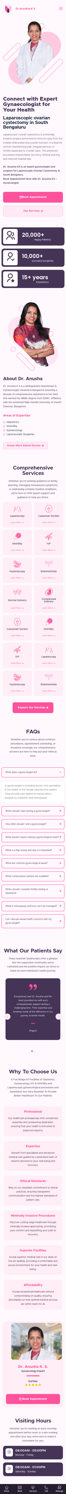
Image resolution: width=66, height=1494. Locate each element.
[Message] (59, 1487)
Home (6, 1491)
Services (33, 1491)
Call (46, 1491)
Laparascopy (17, 516)
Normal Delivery (17, 600)
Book (20, 1491)
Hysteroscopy (17, 571)
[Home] (6, 1487)
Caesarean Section (48, 516)
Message (59, 1491)
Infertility (17, 543)
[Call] (46, 1487)
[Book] (20, 1487)
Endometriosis (49, 571)
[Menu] (61, 8)
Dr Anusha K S (25, 8)
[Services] (33, 1487)
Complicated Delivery (49, 600)
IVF (49, 543)
